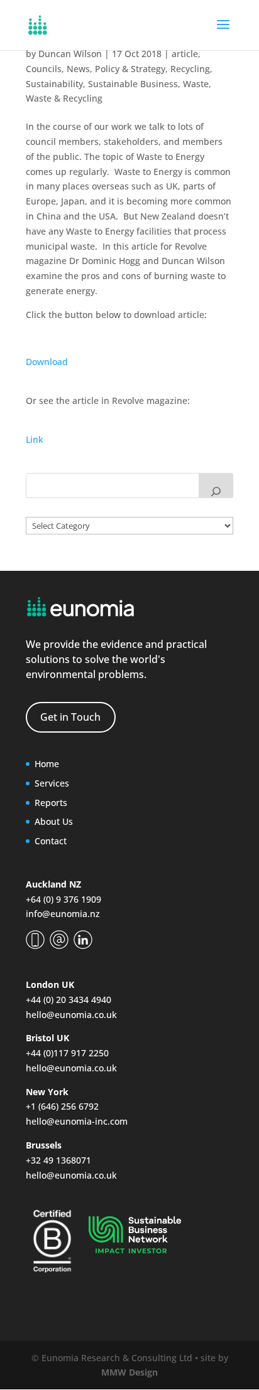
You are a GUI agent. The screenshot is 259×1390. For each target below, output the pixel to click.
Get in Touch (70, 717)
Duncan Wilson (70, 54)
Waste (196, 84)
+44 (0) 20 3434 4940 (68, 999)
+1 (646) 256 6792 (62, 1106)
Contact (51, 841)
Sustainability (54, 84)
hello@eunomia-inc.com (77, 1121)
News (78, 69)
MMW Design (129, 1372)
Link (34, 439)
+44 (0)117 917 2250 (67, 1053)
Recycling (190, 69)
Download (47, 362)
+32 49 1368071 (58, 1160)
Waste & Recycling (64, 98)
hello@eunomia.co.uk (71, 1015)
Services (52, 783)
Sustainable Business (133, 84)
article (185, 54)
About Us (54, 821)
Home (47, 764)
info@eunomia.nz (63, 914)
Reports (51, 803)
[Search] (216, 485)
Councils (44, 69)
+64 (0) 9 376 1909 (63, 899)
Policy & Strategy (130, 69)
